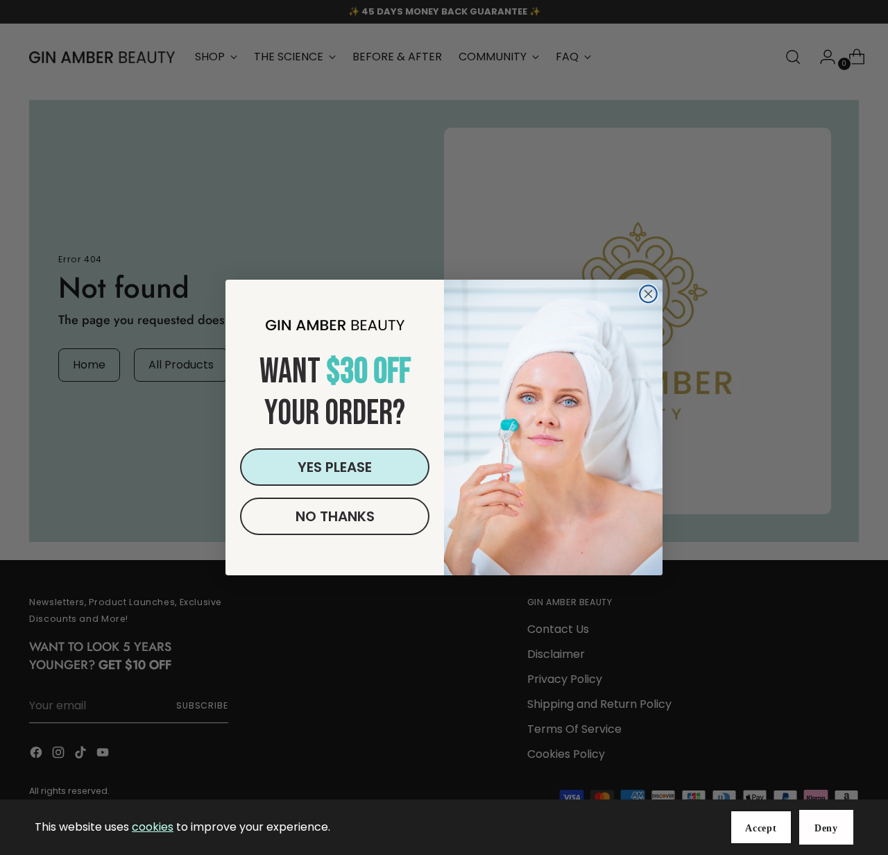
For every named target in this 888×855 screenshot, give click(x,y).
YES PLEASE (335, 467)
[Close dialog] (648, 294)
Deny (826, 828)
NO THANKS (335, 516)
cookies (152, 827)
